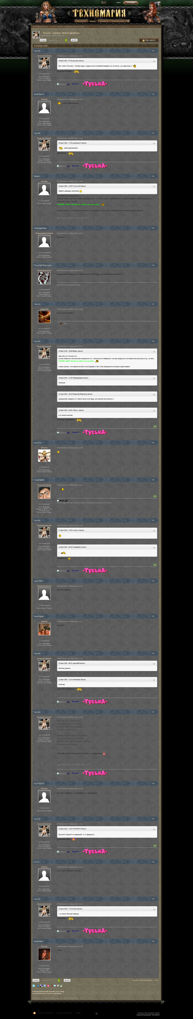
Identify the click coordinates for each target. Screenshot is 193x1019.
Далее (74, 40)
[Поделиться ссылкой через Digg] (38, 986)
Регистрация (131, 2)
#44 (153, 176)
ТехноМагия (104, 21)
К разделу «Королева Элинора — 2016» (145, 980)
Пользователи (81, 21)
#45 (153, 228)
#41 (153, 51)
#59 (153, 899)
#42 (153, 94)
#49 (153, 443)
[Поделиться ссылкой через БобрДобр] (51, 986)
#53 (153, 616)
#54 (153, 653)
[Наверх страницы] (96, 1013)
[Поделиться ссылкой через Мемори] (48, 986)
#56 (153, 783)
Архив (46, 998)
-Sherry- (65, 323)
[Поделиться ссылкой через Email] (55, 986)
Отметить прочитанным (64, 1013)
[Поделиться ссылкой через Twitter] (34, 986)
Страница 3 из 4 (53, 40)
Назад (43, 40)
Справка (78, 1013)
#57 (153, 819)
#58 (153, 862)
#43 (153, 133)
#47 (153, 304)
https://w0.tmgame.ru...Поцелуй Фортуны (68, 285)
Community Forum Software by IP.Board (148, 1013)
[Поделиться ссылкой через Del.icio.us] (41, 986)
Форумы (93, 21)
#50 (153, 480)
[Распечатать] (58, 986)
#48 (153, 341)
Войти (119, 2)
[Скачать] (61, 986)
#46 (153, 265)
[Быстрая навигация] (128, 21)
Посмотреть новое (118, 21)
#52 (153, 581)
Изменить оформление (45, 1013)
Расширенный (158, 4)
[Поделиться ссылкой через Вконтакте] (45, 986)
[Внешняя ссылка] (61, 84)
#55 (153, 712)
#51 (153, 520)
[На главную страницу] (99, 13)
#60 (153, 941)
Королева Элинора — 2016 (74, 998)
